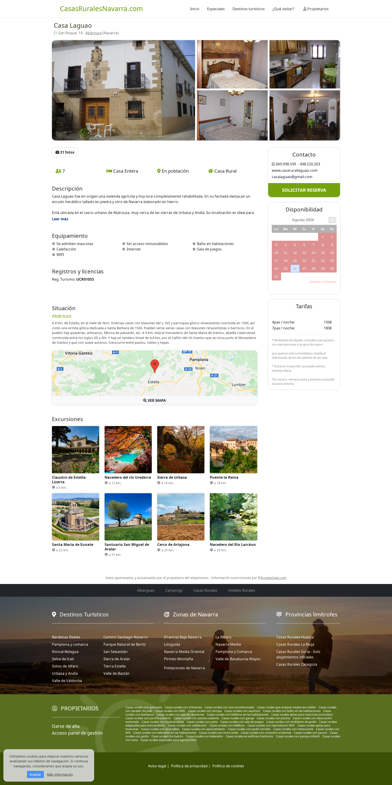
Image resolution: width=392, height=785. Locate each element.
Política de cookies (228, 765)
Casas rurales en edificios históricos (249, 736)
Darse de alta (66, 726)
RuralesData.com (274, 578)
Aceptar (35, 774)
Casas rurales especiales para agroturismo (168, 740)
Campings (174, 590)
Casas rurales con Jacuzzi (310, 733)
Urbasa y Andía (65, 673)
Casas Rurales (205, 590)
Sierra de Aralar (116, 658)
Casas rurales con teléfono (227, 725)
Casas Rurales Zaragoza (296, 664)
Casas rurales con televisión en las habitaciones (164, 733)
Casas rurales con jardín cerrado (249, 729)
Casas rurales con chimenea (183, 707)
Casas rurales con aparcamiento (203, 729)
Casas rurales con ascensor (242, 711)
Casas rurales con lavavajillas (160, 729)
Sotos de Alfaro (65, 666)
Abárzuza (94, 32)
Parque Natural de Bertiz (124, 644)
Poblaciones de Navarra (184, 667)
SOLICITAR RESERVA (304, 190)
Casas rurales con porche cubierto (148, 718)
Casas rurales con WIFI (170, 711)
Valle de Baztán (116, 673)
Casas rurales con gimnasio (143, 707)
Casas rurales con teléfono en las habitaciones (238, 714)
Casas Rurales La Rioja (295, 644)
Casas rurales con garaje (238, 718)
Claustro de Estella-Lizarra (69, 479)
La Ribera (223, 637)
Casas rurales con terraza (205, 711)
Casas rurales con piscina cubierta (196, 718)
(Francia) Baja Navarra (183, 637)
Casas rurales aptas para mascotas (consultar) (302, 714)
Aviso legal (157, 765)
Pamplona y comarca (70, 644)
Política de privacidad (189, 765)
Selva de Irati (63, 658)
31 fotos (66, 152)
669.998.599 (286, 164)
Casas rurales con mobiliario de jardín (291, 722)
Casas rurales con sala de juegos (242, 722)
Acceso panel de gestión (77, 733)
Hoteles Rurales (241, 590)
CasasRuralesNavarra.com (101, 8)
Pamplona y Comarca (234, 651)
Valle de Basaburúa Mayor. (238, 658)
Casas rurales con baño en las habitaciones (292, 711)
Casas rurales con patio (202, 722)
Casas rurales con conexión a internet (266, 733)
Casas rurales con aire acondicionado (229, 707)
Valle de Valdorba (67, 680)
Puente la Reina (224, 477)
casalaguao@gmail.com (292, 176)
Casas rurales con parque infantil (298, 736)
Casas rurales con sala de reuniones (180, 714)
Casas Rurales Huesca (295, 637)
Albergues (145, 590)
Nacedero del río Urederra (128, 477)
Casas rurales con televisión (204, 736)
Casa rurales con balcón (167, 736)
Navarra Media (228, 644)
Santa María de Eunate (72, 544)
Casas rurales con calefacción (187, 725)
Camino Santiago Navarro (125, 637)
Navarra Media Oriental (184, 651)
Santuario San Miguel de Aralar (127, 547)
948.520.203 (310, 164)
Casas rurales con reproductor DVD (271, 725)
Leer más (60, 218)
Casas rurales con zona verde (218, 733)
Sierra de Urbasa (172, 477)
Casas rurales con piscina (273, 718)
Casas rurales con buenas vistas (163, 722)
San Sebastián (115, 651)
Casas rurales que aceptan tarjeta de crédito (286, 707)
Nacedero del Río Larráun (233, 544)
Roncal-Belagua (65, 651)
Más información (60, 774)
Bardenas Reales (66, 637)
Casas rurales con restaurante (293, 729)
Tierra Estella (114, 666)
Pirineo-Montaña (178, 658)
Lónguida (172, 644)
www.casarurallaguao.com (295, 170)
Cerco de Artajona (173, 544)
